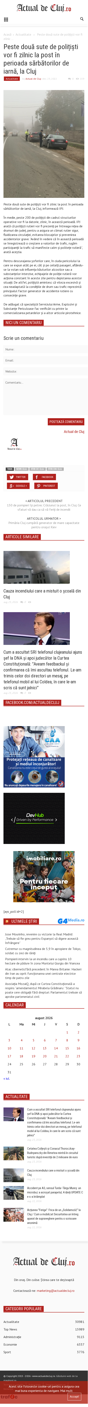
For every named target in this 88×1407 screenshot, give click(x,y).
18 (21, 1056)
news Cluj (21, 469)
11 (21, 1048)
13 (45, 1048)
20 (45, 1056)
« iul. (6, 1078)
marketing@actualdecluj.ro (56, 1291)
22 (67, 1056)
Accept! (74, 1396)
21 (56, 1056)
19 (33, 1056)
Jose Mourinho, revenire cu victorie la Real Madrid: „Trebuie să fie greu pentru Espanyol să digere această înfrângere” (41, 938)
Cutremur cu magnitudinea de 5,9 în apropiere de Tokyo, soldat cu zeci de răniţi (43, 951)
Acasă (7, 34)
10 (9, 1048)
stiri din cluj (55, 469)
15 (67, 1048)
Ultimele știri (24, 921)
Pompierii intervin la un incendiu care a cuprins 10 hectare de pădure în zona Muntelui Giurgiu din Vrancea (42, 961)
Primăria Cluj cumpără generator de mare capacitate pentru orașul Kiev (43, 525)
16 (78, 1048)
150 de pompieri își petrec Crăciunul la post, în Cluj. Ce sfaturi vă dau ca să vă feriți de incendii (44, 507)
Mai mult (66, 1391)
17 (9, 1056)
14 (56, 1048)
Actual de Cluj (33, 78)
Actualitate (23, 34)
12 (33, 1048)
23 (78, 1056)
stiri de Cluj (37, 469)
